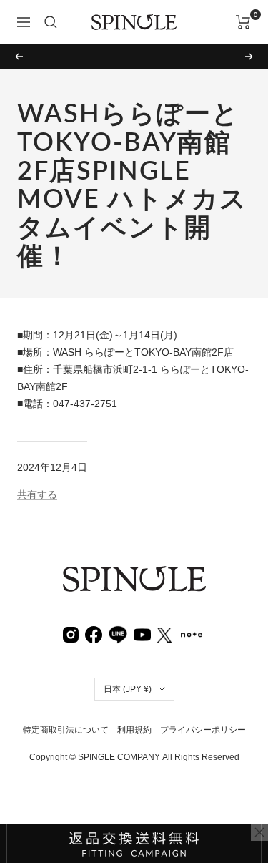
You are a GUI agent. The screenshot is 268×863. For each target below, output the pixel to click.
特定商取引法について (66, 730)
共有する (37, 494)
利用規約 (134, 730)
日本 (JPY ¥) (128, 689)
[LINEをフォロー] (118, 633)
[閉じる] (259, 832)
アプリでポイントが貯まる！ (134, 56)
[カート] (243, 22)
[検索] (50, 22)
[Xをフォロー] (164, 634)
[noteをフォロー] (191, 633)
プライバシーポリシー (203, 730)
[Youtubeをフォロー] (142, 634)
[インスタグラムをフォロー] (71, 634)
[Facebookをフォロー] (93, 634)
